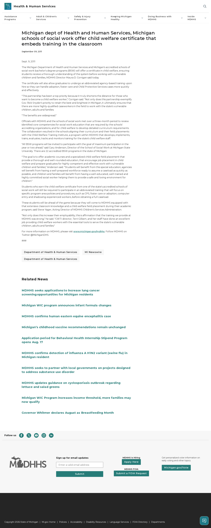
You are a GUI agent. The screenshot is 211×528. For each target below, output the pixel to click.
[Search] (205, 6)
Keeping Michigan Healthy (121, 18)
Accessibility (76, 522)
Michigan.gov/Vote (176, 467)
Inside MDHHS (192, 18)
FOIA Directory (140, 522)
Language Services (119, 522)
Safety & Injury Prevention (82, 18)
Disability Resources (96, 522)
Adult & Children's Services (46, 18)
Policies (63, 522)
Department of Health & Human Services (50, 252)
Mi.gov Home (49, 522)
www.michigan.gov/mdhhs (89, 231)
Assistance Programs (10, 18)
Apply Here (131, 462)
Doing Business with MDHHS (160, 18)
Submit (79, 474)
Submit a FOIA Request (131, 473)
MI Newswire (93, 252)
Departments (158, 522)
